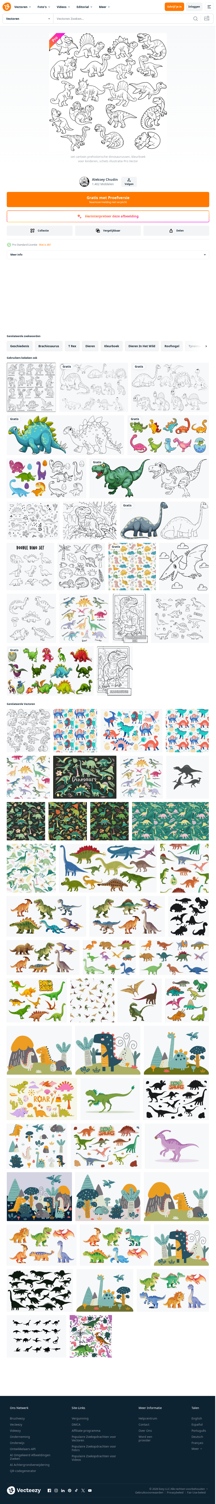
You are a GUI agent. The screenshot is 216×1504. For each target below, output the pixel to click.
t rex (72, 346)
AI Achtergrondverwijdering (29, 1465)
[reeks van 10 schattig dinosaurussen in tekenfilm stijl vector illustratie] (109, 957)
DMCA (74, 1424)
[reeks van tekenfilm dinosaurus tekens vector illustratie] (46, 916)
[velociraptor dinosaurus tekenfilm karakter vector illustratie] (110, 1099)
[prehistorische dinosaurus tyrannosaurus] (89, 521)
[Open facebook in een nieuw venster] (49, 1490)
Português (196, 1431)
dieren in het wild (141, 346)
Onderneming (19, 1437)
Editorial (83, 7)
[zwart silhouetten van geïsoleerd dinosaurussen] (188, 916)
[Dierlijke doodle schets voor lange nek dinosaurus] (164, 521)
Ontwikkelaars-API (22, 1449)
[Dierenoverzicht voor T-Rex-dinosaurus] (149, 478)
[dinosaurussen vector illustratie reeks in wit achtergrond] (174, 957)
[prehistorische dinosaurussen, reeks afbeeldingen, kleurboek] (31, 387)
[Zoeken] (192, 18)
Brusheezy (16, 1418)
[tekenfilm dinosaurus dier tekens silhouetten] (176, 1099)
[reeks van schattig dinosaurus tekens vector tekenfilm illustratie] (115, 1245)
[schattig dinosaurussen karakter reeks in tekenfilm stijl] (42, 1245)
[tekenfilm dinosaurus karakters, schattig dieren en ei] (37, 1000)
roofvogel (172, 346)
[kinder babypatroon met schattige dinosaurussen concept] (132, 566)
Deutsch (194, 1437)
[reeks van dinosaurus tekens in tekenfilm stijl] (127, 916)
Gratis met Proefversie (106, 199)
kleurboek (111, 346)
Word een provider (143, 1438)
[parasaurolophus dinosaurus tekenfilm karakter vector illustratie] (177, 1146)
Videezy (14, 1431)
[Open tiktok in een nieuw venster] (76, 1490)
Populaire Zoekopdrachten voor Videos (92, 1458)
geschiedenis (19, 346)
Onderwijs (16, 1443)
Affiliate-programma (84, 1431)
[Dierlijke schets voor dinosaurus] (65, 435)
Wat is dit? (45, 244)
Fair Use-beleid (193, 1492)
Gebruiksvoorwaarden (146, 1492)
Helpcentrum (145, 1418)
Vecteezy (15, 1424)
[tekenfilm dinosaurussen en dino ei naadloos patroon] (184, 868)
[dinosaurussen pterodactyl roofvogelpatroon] (92, 1000)
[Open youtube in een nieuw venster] (90, 1490)
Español (194, 1424)
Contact (141, 1424)
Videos (61, 7)
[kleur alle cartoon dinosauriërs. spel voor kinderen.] (31, 618)
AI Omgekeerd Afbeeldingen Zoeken (24, 1457)
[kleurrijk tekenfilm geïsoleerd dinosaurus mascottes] (187, 1000)
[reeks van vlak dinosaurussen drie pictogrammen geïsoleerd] (140, 1000)
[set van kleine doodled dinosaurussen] (131, 730)
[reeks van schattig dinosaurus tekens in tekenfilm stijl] (173, 1290)
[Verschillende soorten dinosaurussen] (170, 387)
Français (195, 1443)
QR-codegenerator (22, 1471)
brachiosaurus (48, 346)
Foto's (42, 7)
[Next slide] (199, 346)
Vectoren (20, 7)
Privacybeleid (172, 1492)
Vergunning (78, 1418)
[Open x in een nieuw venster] (83, 1490)
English (194, 1418)
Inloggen (191, 6)
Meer (102, 7)
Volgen (127, 184)
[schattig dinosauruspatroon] (187, 730)
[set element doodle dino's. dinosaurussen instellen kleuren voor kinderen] (30, 566)
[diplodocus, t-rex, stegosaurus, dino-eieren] (75, 730)
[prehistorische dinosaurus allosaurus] (115, 671)
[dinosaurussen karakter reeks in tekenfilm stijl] (43, 957)
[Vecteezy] (7, 7)
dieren (90, 346)
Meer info (16, 254)
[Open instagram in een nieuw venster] (56, 1490)
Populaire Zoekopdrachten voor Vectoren (92, 1438)
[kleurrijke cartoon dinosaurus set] (168, 435)
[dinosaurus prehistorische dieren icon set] (36, 1336)
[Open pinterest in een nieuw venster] (69, 1490)
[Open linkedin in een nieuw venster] (63, 1490)
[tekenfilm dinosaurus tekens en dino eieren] (106, 1146)
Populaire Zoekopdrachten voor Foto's (92, 1448)
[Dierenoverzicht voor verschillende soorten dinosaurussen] (93, 387)
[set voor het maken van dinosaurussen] (81, 566)
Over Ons (142, 1431)
